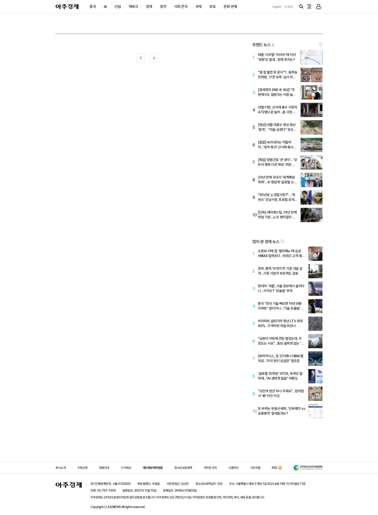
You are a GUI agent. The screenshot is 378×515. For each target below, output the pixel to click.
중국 (92, 6)
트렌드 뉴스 (261, 44)
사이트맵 (255, 467)
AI (105, 6)
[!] (320, 44)
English (277, 6)
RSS (274, 467)
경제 (149, 6)
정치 (163, 6)
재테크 (133, 6)
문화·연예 (230, 6)
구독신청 (82, 467)
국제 (198, 6)
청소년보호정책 (183, 467)
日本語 (289, 6)
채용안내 (104, 467)
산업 (117, 6)
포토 (212, 6)
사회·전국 (181, 6)
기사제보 (126, 467)
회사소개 (61, 467)
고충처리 (233, 467)
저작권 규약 (210, 467)
